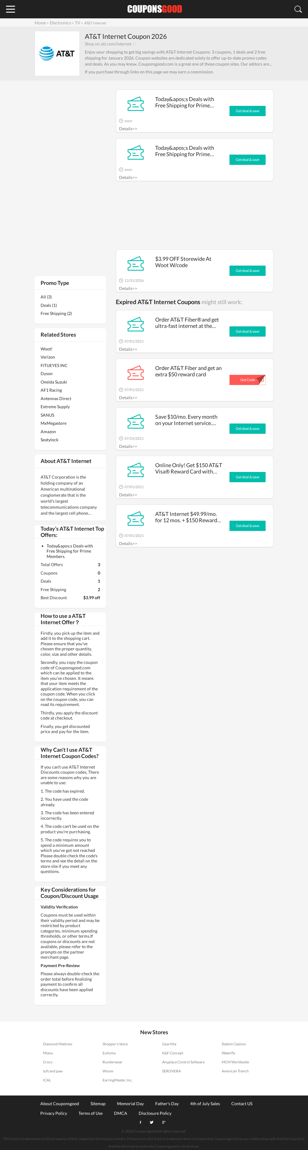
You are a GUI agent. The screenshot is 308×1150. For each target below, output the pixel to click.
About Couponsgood (59, 1103)
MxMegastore (53, 423)
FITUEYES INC (54, 365)
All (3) (46, 296)
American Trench (235, 1071)
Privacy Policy (53, 1113)
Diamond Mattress (57, 1044)
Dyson (47, 373)
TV (77, 22)
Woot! (47, 348)
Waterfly (228, 1053)
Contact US (241, 1103)
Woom (108, 1071)
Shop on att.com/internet (108, 43)
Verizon (48, 356)
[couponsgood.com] (154, 9)
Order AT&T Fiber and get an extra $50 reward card (188, 371)
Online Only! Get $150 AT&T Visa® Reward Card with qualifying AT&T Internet (188, 468)
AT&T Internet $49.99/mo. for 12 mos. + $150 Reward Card (186, 516)
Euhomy (109, 1053)
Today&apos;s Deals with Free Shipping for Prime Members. (184, 102)
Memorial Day (130, 1103)
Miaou (48, 1053)
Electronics (60, 22)
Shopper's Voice (115, 1044)
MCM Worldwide (235, 1062)
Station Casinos (234, 1044)
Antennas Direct (56, 398)
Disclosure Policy (155, 1113)
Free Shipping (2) (56, 313)
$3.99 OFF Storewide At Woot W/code (183, 261)
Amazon (48, 431)
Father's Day (167, 1103)
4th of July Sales (205, 1103)
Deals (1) (49, 305)
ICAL (47, 1080)
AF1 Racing (51, 390)
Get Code (247, 380)
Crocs (47, 1062)
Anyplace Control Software (183, 1062)
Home (40, 22)
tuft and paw (53, 1071)
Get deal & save (247, 111)
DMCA (120, 1113)
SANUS (47, 415)
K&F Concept (172, 1053)
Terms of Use (91, 1113)
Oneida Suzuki (54, 381)
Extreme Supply (55, 406)
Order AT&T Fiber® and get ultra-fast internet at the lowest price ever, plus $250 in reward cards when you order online (187, 322)
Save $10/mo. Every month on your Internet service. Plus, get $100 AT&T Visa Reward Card (186, 419)
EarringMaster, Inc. (118, 1080)
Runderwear (112, 1062)
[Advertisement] (194, 218)
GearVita (169, 1044)
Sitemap (98, 1103)
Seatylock (49, 439)
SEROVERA (171, 1071)
